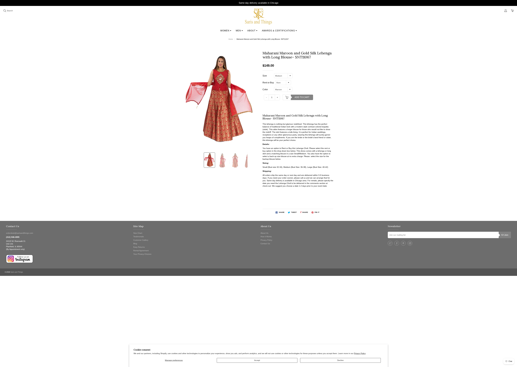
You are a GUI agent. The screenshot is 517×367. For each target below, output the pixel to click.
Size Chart (137, 233)
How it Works (266, 236)
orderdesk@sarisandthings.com (19, 233)
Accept (257, 360)
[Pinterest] (403, 243)
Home (230, 39)
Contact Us (265, 243)
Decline (340, 360)
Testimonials (138, 236)
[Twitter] (390, 243)
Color (265, 89)
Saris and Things (17, 272)
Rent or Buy (268, 82)
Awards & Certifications (279, 30)
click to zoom (220, 100)
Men (239, 30)
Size (265, 76)
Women (225, 30)
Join (506, 235)
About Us (264, 233)
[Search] (5, 11)
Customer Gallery (140, 240)
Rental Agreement (141, 250)
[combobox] (283, 75)
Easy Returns (139, 247)
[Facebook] (396, 243)
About (251, 30)
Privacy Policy (360, 353)
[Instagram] (410, 243)
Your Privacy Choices (142, 254)
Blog (135, 243)
